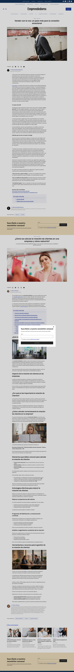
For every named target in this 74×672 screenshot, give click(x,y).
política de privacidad (34, 339)
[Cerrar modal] (53, 327)
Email (22, 334)
